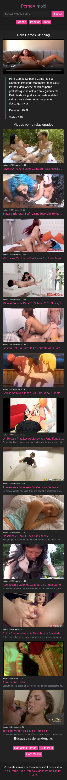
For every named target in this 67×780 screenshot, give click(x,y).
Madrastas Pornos (25, 747)
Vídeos (21, 21)
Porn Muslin (33, 754)
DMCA (33, 775)
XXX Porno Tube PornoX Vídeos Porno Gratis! (32, 771)
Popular (35, 21)
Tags (47, 21)
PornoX (33, 6)
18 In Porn (46, 747)
